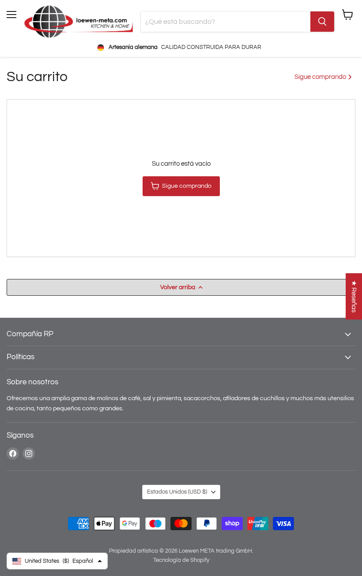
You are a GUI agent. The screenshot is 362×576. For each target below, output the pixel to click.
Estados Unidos (177, 492)
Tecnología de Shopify (181, 560)
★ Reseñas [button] (354, 296)
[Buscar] (322, 21)
